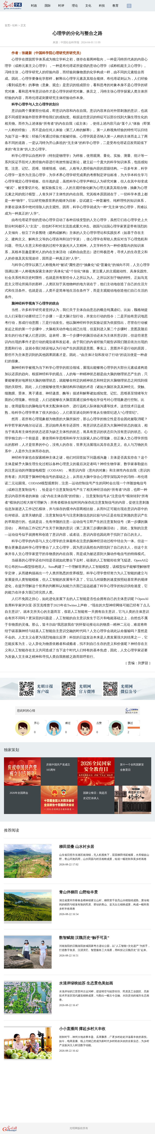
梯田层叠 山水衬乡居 (76, 846)
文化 (88, 5)
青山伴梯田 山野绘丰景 (78, 892)
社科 (15, 25)
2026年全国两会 (19, 793)
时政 (34, 5)
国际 (48, 5)
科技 (102, 5)
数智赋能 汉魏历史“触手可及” (84, 937)
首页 (7, 25)
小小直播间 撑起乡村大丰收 (82, 1029)
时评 (61, 5)
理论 (75, 5)
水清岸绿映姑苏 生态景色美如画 (86, 983)
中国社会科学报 (70, 42)
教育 (115, 5)
